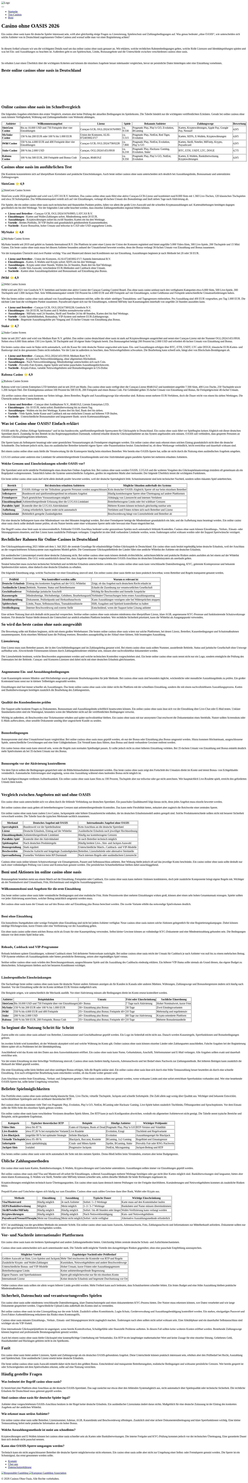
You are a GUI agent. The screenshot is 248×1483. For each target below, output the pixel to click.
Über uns (13, 1464)
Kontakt (12, 1461)
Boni (10, 17)
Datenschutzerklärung (19, 1467)
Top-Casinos (15, 14)
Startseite (13, 11)
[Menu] (2, 6)
